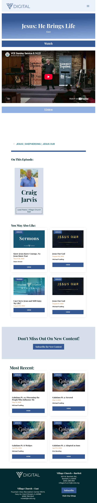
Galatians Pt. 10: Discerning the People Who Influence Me (25, 398)
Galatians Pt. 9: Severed (62, 397)
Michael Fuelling (58, 259)
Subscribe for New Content (48, 346)
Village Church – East (28, 488)
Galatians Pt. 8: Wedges (22, 445)
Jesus (19, 144)
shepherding (33, 144)
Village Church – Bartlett (69, 473)
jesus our (49, 144)
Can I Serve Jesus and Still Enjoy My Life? (27, 302)
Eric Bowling (56, 451)
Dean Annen (17, 262)
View (29, 267)
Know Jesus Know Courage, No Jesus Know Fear (26, 254)
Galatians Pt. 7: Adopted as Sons (66, 445)
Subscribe (69, 490)
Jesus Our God (58, 253)
